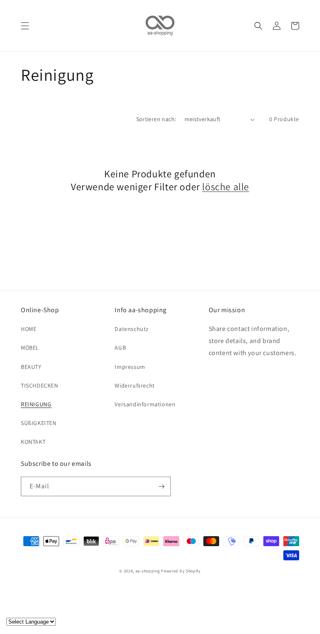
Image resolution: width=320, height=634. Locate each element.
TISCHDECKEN (39, 385)
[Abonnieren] (161, 486)
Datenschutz (132, 329)
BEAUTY (31, 366)
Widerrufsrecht (135, 385)
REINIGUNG (36, 404)
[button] (25, 26)
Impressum (130, 366)
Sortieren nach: (156, 119)
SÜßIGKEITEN (39, 423)
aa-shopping (147, 571)
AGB (120, 347)
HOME (28, 329)
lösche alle (225, 186)
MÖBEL (30, 347)
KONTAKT (33, 441)
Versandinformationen (145, 404)
